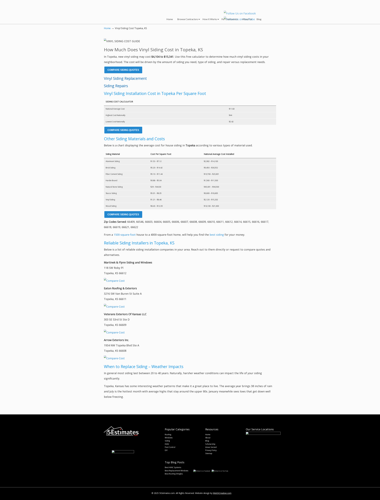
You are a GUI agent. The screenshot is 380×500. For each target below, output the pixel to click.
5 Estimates (123, 9)
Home (107, 28)
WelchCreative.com (222, 493)
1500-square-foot (125, 234)
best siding (217, 234)
